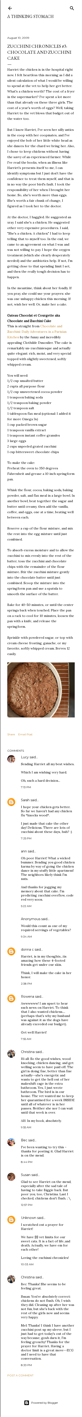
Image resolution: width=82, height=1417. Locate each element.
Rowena (27, 996)
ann (24, 851)
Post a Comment (20, 1375)
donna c (27, 949)
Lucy (25, 757)
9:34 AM (26, 936)
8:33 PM (26, 1365)
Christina (28, 1052)
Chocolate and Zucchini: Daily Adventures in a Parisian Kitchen (37, 331)
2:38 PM (26, 983)
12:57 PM (26, 1205)
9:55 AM (26, 1127)
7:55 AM (26, 1039)
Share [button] (11, 734)
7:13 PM (26, 787)
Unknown (28, 1218)
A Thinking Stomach (30, 16)
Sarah (25, 800)
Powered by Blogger (44, 1402)
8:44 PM (26, 1162)
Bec (24, 1140)
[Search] (72, 7)
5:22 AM (26, 906)
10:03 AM (27, 1264)
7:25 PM (26, 838)
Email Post (25, 734)
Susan (26, 1175)
